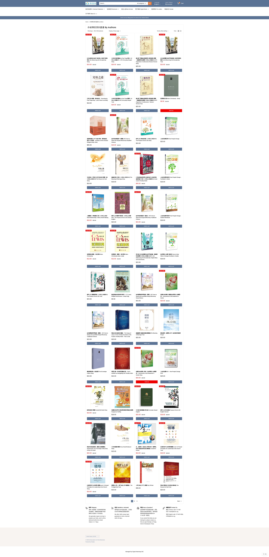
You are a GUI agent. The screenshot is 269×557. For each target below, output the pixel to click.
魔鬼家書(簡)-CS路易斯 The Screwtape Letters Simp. (97, 372)
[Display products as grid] (178, 31)
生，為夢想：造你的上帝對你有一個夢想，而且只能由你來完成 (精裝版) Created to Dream (146, 448)
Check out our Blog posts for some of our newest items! (134, 17)
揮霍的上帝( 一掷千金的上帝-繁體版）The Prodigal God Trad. (121, 486)
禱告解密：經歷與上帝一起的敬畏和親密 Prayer (170, 333)
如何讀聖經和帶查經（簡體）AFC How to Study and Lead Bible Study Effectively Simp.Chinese (146, 296)
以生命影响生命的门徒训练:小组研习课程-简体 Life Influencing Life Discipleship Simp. (97, 60)
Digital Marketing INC (138, 551)
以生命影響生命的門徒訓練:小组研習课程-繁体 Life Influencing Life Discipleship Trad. (170, 60)
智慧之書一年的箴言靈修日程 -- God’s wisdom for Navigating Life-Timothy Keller (122, 372)
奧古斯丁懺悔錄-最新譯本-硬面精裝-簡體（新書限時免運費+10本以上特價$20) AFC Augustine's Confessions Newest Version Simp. (146, 61)
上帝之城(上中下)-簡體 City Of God (144, 485)
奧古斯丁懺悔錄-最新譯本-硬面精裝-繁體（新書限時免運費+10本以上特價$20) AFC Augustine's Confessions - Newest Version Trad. (146, 101)
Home (86, 21)
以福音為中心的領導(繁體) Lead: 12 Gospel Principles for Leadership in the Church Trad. (171, 448)
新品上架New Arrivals (127, 9)
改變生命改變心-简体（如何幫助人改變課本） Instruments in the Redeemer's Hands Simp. (146, 373)
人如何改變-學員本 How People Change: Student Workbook (170, 216)
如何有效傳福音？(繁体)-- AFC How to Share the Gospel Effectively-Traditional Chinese (146, 217)
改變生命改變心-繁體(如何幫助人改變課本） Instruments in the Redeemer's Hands (170, 296)
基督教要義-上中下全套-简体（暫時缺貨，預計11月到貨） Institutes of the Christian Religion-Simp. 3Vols (97, 140)
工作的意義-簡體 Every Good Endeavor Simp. (121, 447)
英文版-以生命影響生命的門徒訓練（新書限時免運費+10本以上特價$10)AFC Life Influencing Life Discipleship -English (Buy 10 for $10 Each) (147, 257)
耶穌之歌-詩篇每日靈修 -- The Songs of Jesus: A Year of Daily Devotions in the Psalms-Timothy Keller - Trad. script (121, 334)
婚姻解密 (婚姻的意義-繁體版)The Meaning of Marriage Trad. (146, 333)
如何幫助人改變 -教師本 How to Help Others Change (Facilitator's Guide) (169, 255)
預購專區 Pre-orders (156, 9)
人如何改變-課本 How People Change (169, 138)
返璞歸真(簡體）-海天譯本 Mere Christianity (95, 255)
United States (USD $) (91, 536)
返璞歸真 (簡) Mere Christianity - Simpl (170, 98)
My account (168, 4)
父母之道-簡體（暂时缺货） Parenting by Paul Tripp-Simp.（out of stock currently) (97, 99)
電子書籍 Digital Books (141, 9)
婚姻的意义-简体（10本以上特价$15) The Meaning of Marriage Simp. (121, 178)
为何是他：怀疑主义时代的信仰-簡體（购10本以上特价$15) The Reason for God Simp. (97, 179)
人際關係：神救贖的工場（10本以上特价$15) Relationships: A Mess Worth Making (97, 216)
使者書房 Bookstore (112, 9)
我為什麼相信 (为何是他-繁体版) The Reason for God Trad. (169, 486)
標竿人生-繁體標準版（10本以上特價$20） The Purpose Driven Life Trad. (97, 295)
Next (178, 501)
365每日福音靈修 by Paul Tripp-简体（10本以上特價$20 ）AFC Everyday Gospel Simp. (121, 60)
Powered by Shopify (90, 541)
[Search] (150, 3)
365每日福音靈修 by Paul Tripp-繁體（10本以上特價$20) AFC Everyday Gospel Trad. (121, 100)
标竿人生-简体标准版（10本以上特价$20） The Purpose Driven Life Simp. (146, 139)
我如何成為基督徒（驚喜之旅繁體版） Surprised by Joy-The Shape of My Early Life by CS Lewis (97, 448)
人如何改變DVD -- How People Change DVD (170, 372)
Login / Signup (168, 2)
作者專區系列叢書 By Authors (96, 21)
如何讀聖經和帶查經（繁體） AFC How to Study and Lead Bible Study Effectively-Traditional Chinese (97, 334)
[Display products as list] (180, 31)
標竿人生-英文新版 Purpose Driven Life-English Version (170, 410)
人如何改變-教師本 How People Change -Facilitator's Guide (170, 178)
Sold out (171, 110)
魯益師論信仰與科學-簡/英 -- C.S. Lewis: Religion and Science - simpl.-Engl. (121, 295)
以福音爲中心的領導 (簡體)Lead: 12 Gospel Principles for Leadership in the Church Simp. (98, 487)
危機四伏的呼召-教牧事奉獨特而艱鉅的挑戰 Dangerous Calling (122, 410)
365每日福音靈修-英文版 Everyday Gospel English (146, 410)
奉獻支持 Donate (168, 9)
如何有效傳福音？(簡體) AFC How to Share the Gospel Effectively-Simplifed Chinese (121, 140)
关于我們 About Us (90, 13)
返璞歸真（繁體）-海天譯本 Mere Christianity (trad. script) (119, 255)
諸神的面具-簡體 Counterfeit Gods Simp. (97, 410)
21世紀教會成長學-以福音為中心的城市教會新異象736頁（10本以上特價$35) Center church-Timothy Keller (146, 179)
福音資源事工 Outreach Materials (94, 9)
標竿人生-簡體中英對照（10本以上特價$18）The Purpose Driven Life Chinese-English (121, 217)
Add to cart (98, 70)
